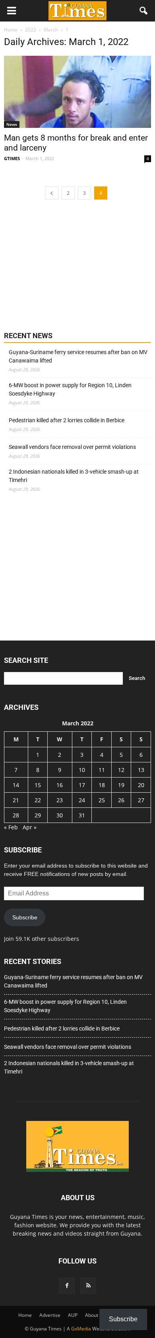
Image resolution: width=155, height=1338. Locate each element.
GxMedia (81, 1328)
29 (38, 815)
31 (82, 815)
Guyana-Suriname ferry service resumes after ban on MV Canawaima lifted (78, 356)
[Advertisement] (63, 264)
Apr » (30, 827)
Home (25, 1315)
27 (141, 800)
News (11, 124)
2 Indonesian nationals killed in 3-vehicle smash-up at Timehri (74, 475)
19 (121, 785)
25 (102, 800)
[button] (144, 11)
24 (82, 800)
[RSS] (88, 1286)
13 (141, 770)
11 (102, 770)
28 (16, 815)
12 (121, 770)
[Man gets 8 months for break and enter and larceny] (77, 92)
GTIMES (12, 158)
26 (121, 800)
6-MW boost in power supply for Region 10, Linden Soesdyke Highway (70, 389)
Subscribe (24, 917)
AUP (73, 1315)
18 (102, 785)
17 (82, 785)
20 (141, 785)
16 (59, 785)
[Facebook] (67, 1286)
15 (38, 785)
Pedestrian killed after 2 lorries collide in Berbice (66, 420)
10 (82, 770)
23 (59, 800)
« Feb (11, 827)
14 (16, 785)
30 (59, 815)
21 (16, 800)
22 (38, 800)
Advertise (49, 1315)
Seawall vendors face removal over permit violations (72, 447)
